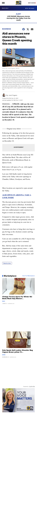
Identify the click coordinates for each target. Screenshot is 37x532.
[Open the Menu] (3, 2)
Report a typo (7, 263)
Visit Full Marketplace (28, 276)
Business (6, 29)
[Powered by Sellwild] (32, 386)
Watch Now (31, 2)
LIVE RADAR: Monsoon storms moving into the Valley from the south (18, 18)
